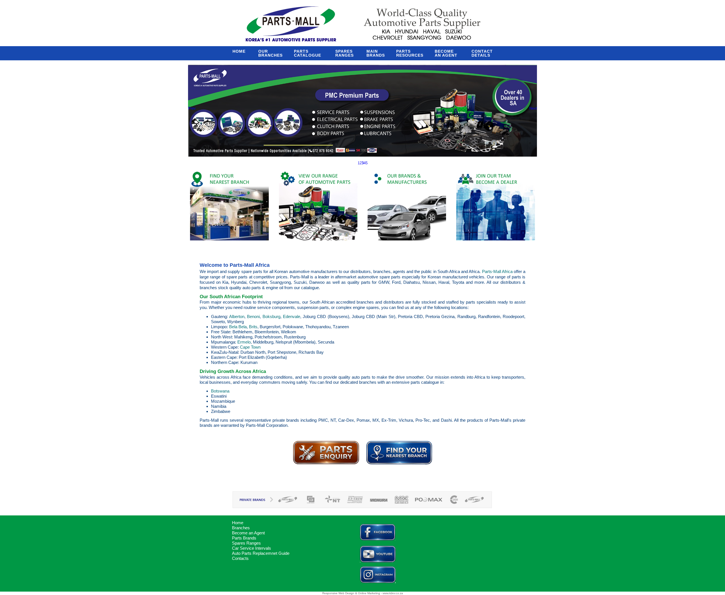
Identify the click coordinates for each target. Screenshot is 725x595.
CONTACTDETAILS (482, 53)
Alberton (236, 316)
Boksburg (271, 316)
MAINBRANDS (375, 53)
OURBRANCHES (270, 53)
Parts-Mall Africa (497, 271)
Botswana (220, 391)
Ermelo (244, 342)
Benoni (253, 316)
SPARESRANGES (345, 53)
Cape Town (250, 347)
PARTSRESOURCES (409, 53)
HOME (240, 51)
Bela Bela (238, 326)
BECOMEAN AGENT (447, 53)
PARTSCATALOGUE (309, 53)
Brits (253, 326)
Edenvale (291, 316)
